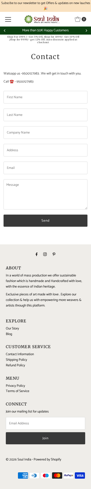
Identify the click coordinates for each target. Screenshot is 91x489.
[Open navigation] (8, 19)
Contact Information (20, 354)
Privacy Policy (15, 386)
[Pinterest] (54, 255)
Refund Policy (15, 365)
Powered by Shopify (47, 459)
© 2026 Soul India (18, 459)
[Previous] (5, 30)
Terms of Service (17, 391)
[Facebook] (37, 255)
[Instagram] (45, 255)
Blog (9, 334)
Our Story (12, 328)
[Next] (86, 30)
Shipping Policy (16, 360)
